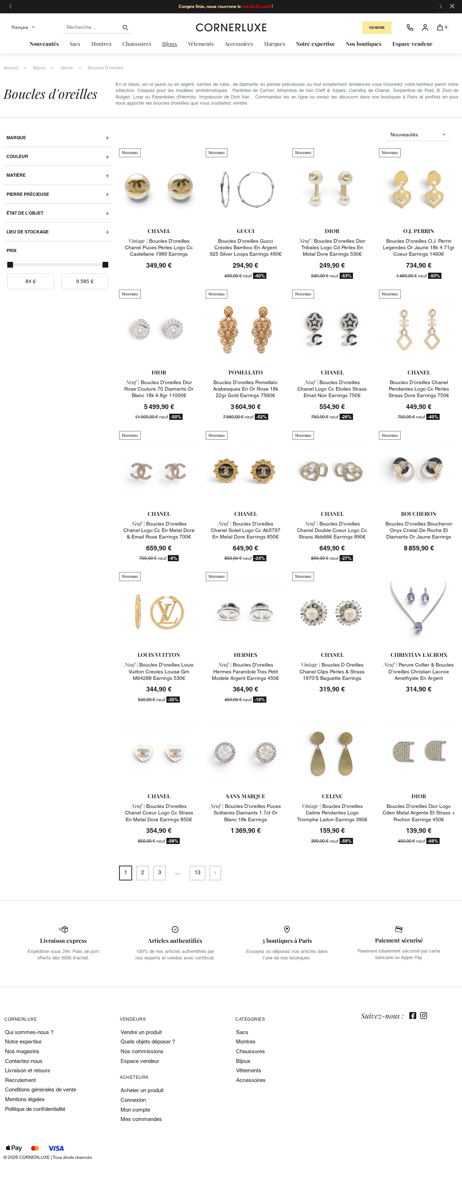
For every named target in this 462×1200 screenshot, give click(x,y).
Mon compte (135, 1110)
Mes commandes (141, 1119)
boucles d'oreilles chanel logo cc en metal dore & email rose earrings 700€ (159, 530)
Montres (246, 1041)
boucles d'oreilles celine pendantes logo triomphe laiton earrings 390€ (332, 812)
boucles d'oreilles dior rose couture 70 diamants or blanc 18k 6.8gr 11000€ (158, 388)
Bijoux (243, 1061)
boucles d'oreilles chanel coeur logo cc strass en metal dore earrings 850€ (159, 812)
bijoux (39, 67)
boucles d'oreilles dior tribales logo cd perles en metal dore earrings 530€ (332, 247)
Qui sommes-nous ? (29, 1032)
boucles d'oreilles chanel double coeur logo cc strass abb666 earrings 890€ (332, 530)
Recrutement (20, 1080)
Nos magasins (22, 1051)
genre (67, 67)
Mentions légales (25, 1099)
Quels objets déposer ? (148, 1041)
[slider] (10, 265)
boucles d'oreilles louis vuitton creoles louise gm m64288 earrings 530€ (159, 671)
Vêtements (248, 1070)
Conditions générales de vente (40, 1089)
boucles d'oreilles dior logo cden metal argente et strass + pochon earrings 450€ (419, 812)
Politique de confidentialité (35, 1109)
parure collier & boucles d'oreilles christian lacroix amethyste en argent (419, 671)
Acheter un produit (142, 1090)
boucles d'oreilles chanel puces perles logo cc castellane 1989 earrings (159, 247)
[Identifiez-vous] (425, 27)
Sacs (242, 1032)
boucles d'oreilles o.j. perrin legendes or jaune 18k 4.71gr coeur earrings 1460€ (418, 247)
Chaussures (250, 1051)
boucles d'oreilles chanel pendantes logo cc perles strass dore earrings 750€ (418, 388)
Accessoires (251, 1080)
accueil (11, 67)
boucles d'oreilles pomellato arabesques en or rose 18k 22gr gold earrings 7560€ (245, 388)
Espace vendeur (140, 1061)
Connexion (133, 1100)
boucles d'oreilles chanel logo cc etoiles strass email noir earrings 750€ (332, 388)
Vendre (377, 27)
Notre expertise (23, 1041)
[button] (440, 27)
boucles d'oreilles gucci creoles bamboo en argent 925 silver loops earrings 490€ (246, 247)
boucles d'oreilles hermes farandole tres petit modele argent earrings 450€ (245, 671)
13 (197, 872)
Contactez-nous (24, 1061)
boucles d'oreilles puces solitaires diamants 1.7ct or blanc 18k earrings (245, 812)
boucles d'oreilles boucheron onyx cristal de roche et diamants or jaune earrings (418, 530)
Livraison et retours (27, 1070)
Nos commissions (142, 1051)
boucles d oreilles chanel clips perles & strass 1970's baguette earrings (332, 671)
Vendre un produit (141, 1032)
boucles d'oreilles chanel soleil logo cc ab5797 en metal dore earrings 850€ (245, 530)
